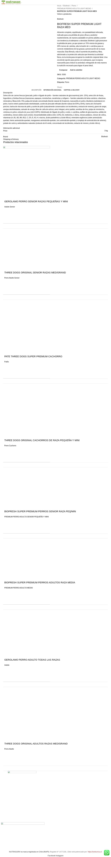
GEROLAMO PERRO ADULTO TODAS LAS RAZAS (32, 659)
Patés (6, 362)
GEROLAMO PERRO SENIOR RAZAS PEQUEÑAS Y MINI (36, 201)
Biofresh (66, 6)
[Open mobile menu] (108, 2)
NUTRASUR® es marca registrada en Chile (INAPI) (29, 852)
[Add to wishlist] (7, 211)
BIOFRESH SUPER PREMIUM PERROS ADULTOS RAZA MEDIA (39, 582)
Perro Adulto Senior (11, 278)
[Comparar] (105, 226)
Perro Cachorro (10, 446)
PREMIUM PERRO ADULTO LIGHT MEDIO (74, 8)
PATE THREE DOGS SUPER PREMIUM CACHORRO (38, 356)
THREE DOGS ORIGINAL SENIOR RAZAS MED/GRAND (35, 272)
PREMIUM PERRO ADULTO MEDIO (18, 588)
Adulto (6, 665)
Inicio (59, 6)
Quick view (7, 219)
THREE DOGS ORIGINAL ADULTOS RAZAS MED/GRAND (36, 743)
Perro (74, 6)
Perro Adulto (9, 749)
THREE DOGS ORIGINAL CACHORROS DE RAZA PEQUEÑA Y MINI (42, 440)
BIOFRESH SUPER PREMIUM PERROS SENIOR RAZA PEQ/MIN (40, 511)
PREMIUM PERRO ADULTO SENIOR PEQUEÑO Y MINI (26, 517)
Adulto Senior (9, 207)
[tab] (36, 90)
